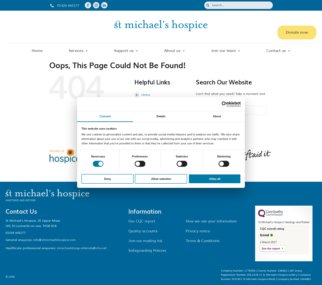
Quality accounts (142, 231)
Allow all (214, 178)
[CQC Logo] (270, 216)
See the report (271, 248)
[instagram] (96, 5)
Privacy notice (198, 231)
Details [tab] (161, 116)
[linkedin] (104, 5)
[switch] (140, 164)
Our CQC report (141, 221)
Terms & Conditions (202, 241)
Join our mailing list (145, 241)
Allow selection (161, 178)
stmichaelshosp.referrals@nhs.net (82, 248)
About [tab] (217, 116)
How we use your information (211, 221)
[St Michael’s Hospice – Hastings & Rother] (47, 191)
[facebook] (88, 5)
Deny (107, 178)
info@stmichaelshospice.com (54, 240)
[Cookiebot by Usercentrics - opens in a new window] (224, 104)
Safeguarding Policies (147, 250)
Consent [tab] (105, 116)
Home (145, 95)
